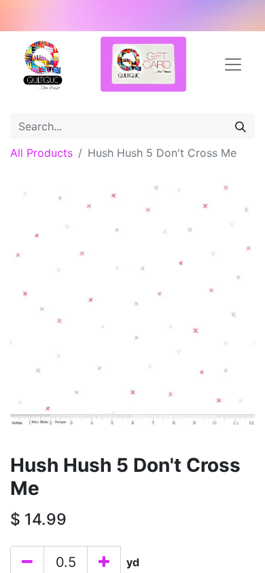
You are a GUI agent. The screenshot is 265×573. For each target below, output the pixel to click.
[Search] (240, 126)
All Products (41, 153)
